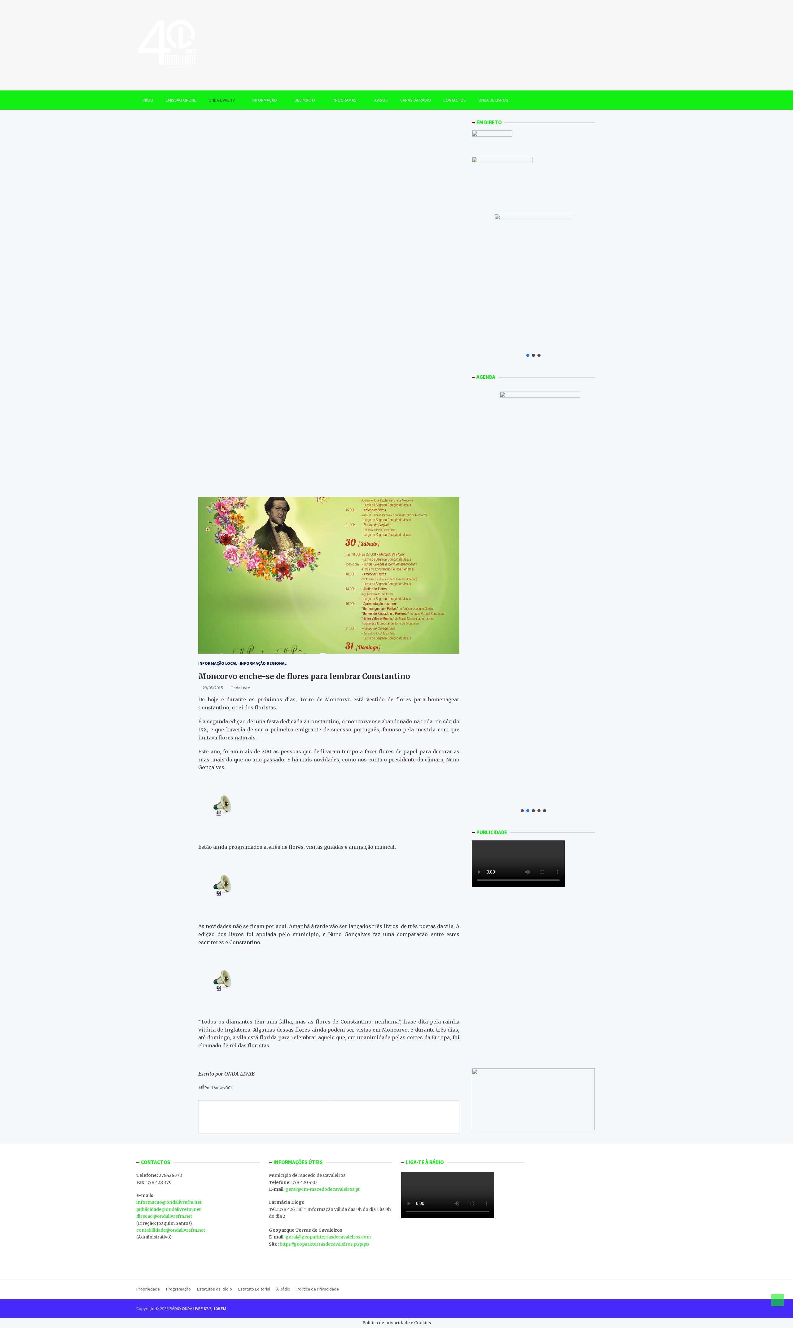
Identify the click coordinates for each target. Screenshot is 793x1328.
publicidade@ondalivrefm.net (168, 1209)
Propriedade (148, 1289)
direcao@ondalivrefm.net (164, 1216)
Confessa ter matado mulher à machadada (259, 1113)
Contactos (454, 100)
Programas (345, 100)
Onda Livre (240, 687)
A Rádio (283, 1289)
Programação (178, 1289)
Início (147, 100)
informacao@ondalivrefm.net (168, 1202)
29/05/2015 (213, 687)
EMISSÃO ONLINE (181, 100)
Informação (264, 100)
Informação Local (217, 663)
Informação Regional (263, 663)
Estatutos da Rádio (214, 1289)
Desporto (305, 100)
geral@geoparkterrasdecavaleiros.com (328, 1237)
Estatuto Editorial (254, 1289)
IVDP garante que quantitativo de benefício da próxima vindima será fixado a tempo (394, 1117)
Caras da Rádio (415, 100)
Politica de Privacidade (317, 1289)
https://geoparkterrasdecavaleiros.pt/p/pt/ (324, 1244)
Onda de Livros (493, 100)
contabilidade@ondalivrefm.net (170, 1230)
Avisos (381, 100)
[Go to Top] (777, 1300)
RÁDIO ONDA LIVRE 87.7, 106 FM (197, 1308)
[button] (527, 355)
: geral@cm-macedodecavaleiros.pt (321, 1189)
